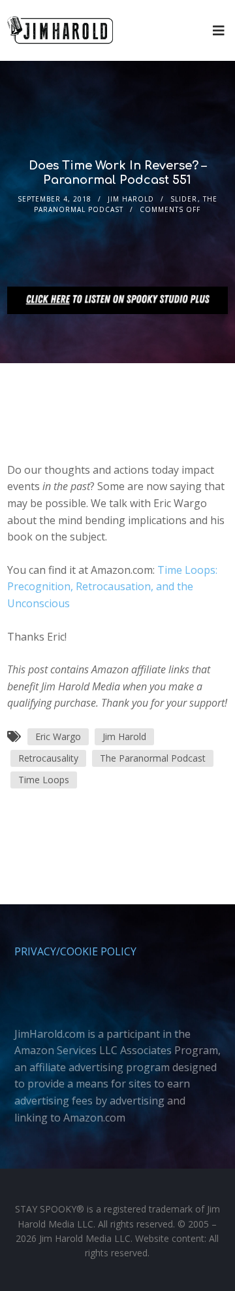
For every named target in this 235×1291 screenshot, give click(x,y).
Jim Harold (131, 198)
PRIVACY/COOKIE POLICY (75, 951)
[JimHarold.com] (60, 30)
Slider (183, 198)
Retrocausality (48, 758)
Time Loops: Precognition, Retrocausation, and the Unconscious (112, 586)
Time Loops (43, 779)
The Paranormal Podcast (153, 758)
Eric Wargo (58, 736)
